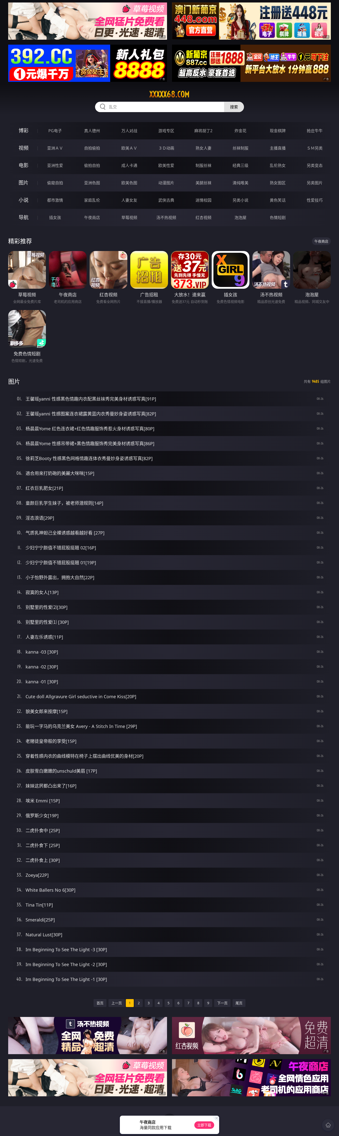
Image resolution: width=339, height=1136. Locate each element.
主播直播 (278, 148)
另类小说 (240, 200)
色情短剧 (278, 217)
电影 (24, 165)
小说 (24, 200)
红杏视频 (203, 217)
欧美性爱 (166, 165)
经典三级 (240, 165)
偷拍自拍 (92, 165)
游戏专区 (166, 130)
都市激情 (55, 200)
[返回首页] (328, 1125)
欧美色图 (129, 183)
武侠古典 (166, 200)
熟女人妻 (203, 148)
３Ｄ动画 (166, 148)
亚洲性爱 (55, 165)
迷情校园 (203, 200)
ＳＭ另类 (315, 148)
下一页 (222, 1003)
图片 (24, 182)
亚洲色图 (92, 183)
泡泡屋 (240, 217)
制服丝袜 (203, 165)
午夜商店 (92, 217)
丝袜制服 (240, 148)
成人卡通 (129, 165)
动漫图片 (166, 183)
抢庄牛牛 (315, 130)
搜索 (234, 107)
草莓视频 (129, 217)
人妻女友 (129, 200)
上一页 (116, 1003)
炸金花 (240, 130)
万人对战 (129, 130)
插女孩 (55, 217)
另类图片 (315, 183)
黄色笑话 (278, 200)
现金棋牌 (278, 130)
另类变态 (315, 165)
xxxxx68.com (169, 94)
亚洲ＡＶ (55, 148)
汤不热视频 (166, 217)
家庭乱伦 (92, 200)
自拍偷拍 (92, 148)
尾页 (239, 1003)
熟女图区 (278, 183)
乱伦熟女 (278, 165)
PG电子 (55, 130)
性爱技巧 (315, 200)
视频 (24, 148)
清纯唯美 (240, 183)
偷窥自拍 (55, 183)
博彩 (24, 130)
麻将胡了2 (203, 130)
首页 (100, 1003)
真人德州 (92, 130)
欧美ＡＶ (129, 148)
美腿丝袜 (203, 183)
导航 (24, 217)
